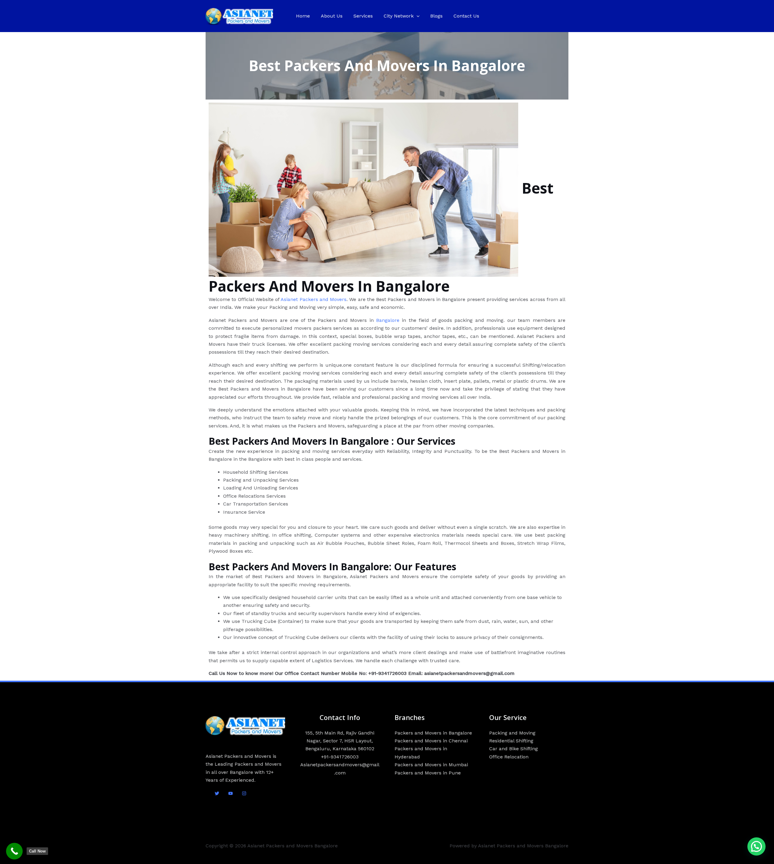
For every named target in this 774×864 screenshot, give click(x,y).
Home (303, 16)
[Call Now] (14, 851)
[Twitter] (217, 793)
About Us (332, 16)
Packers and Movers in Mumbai (431, 764)
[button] (417, 16)
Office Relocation (508, 757)
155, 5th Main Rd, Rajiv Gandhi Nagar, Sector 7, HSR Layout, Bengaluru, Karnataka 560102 (339, 741)
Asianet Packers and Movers (313, 299)
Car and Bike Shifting (513, 748)
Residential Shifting (511, 741)
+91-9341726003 (340, 757)
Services (363, 16)
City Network (399, 16)
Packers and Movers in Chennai (431, 741)
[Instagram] (244, 793)
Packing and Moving (512, 733)
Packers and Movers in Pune (428, 773)
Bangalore (387, 320)
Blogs (436, 16)
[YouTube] (230, 793)
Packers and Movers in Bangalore (433, 733)
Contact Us (466, 16)
